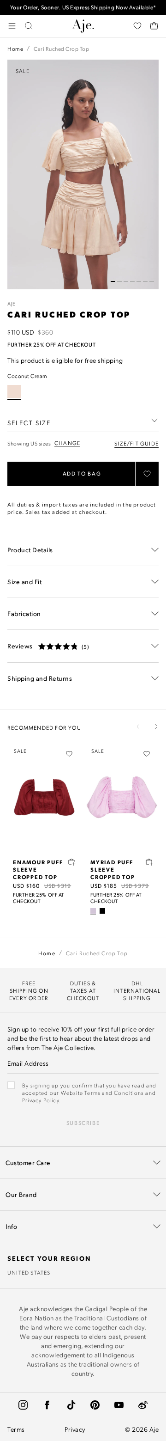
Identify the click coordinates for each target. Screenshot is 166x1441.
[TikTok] (71, 1405)
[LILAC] (93, 911)
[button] (113, 281)
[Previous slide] (138, 726)
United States (29, 1272)
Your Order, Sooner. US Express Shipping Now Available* (83, 7)
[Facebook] (47, 1405)
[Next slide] (156, 726)
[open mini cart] (154, 26)
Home (15, 48)
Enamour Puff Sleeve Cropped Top (38, 869)
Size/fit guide (136, 443)
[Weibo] (143, 1405)
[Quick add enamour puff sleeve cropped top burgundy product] (72, 862)
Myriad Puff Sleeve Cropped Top (112, 869)
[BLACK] (102, 911)
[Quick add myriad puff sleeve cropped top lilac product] (149, 862)
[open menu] (12, 26)
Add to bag (82, 473)
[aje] (83, 26)
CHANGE (67, 443)
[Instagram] (23, 1405)
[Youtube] (119, 1405)
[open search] (28, 26)
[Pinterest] (95, 1405)
